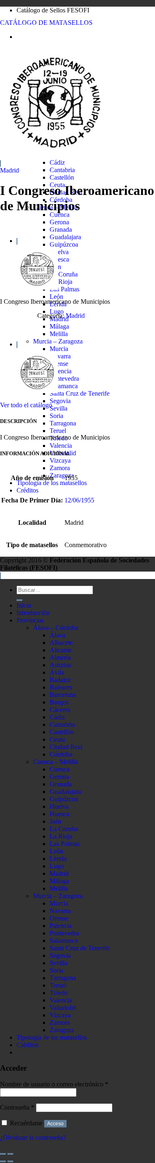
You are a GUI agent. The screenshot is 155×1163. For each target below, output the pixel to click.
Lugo (57, 311)
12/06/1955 (79, 500)
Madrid (9, 170)
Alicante (61, 650)
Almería (60, 657)
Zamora (60, 467)
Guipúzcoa (64, 244)
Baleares (61, 687)
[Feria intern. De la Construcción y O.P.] (37, 287)
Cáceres (60, 709)
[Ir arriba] (0, 575)
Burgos (59, 702)
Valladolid (63, 1007)
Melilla (59, 333)
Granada (61, 229)
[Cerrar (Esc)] (3, 1154)
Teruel (58, 430)
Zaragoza (62, 475)
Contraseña (17, 1107)
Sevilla (58, 408)
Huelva (59, 251)
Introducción (33, 612)
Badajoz (60, 679)
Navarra (60, 356)
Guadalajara (65, 236)
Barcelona (63, 694)
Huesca (59, 259)
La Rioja (61, 281)
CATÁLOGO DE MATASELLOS (46, 22)
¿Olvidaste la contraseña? (33, 1137)
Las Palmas (64, 289)
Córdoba (61, 754)
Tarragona (63, 423)
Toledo (59, 992)
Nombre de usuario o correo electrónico (54, 1084)
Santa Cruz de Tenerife (80, 393)
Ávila (57, 672)
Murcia (59, 348)
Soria (56, 415)
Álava (57, 635)
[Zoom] (0, 163)
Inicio (24, 605)
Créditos (27, 490)
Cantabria (62, 169)
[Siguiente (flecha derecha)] (10, 1161)
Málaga (59, 326)
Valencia (61, 445)
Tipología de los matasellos (52, 482)
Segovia (60, 400)
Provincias (30, 620)
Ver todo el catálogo (26, 404)
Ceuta (57, 739)
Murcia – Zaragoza (58, 341)
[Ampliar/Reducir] (10, 1154)
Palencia (61, 371)
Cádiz (57, 162)
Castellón (62, 177)
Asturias (60, 664)
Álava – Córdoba (55, 627)
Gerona (59, 222)
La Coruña (64, 274)
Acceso (55, 1124)
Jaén (55, 821)
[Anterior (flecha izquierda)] (3, 1161)
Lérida (58, 858)
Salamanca (64, 385)
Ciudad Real (66, 746)
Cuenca (59, 214)
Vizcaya (60, 460)
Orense (59, 363)
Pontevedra (64, 378)
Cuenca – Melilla (55, 761)
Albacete (61, 642)
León (56, 296)
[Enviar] (19, 600)
